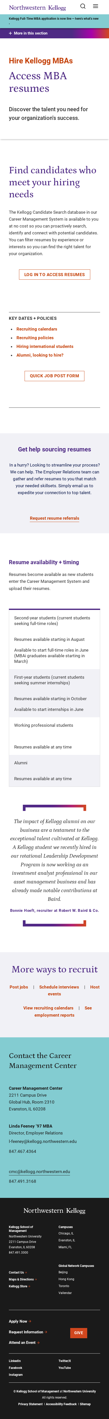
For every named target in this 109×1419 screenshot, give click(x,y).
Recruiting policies (35, 337)
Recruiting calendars (36, 329)
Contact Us (16, 1272)
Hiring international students (45, 346)
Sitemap (85, 1404)
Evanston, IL (67, 1240)
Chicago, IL (66, 1233)
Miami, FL (65, 1247)
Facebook (15, 1368)
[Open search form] (84, 6)
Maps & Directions (21, 1279)
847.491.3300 (18, 1252)
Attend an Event (22, 1342)
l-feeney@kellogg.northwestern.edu (43, 1141)
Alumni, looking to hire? (39, 355)
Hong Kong (66, 1279)
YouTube (65, 1368)
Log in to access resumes (54, 274)
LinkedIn (15, 1361)
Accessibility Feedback (61, 1404)
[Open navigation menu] (95, 6)
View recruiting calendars (48, 1008)
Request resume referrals (54, 518)
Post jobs (19, 987)
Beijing (63, 1272)
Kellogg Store (18, 1286)
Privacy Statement (30, 1404)
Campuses (66, 1227)
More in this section (30, 33)
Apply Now (18, 1321)
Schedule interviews (59, 987)
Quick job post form (54, 375)
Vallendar (65, 1293)
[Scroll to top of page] (100, 1392)
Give (78, 1333)
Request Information (26, 1332)
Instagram (16, 1375)
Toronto (64, 1286)
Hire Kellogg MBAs (41, 60)
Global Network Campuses (76, 1266)
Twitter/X (65, 1361)
